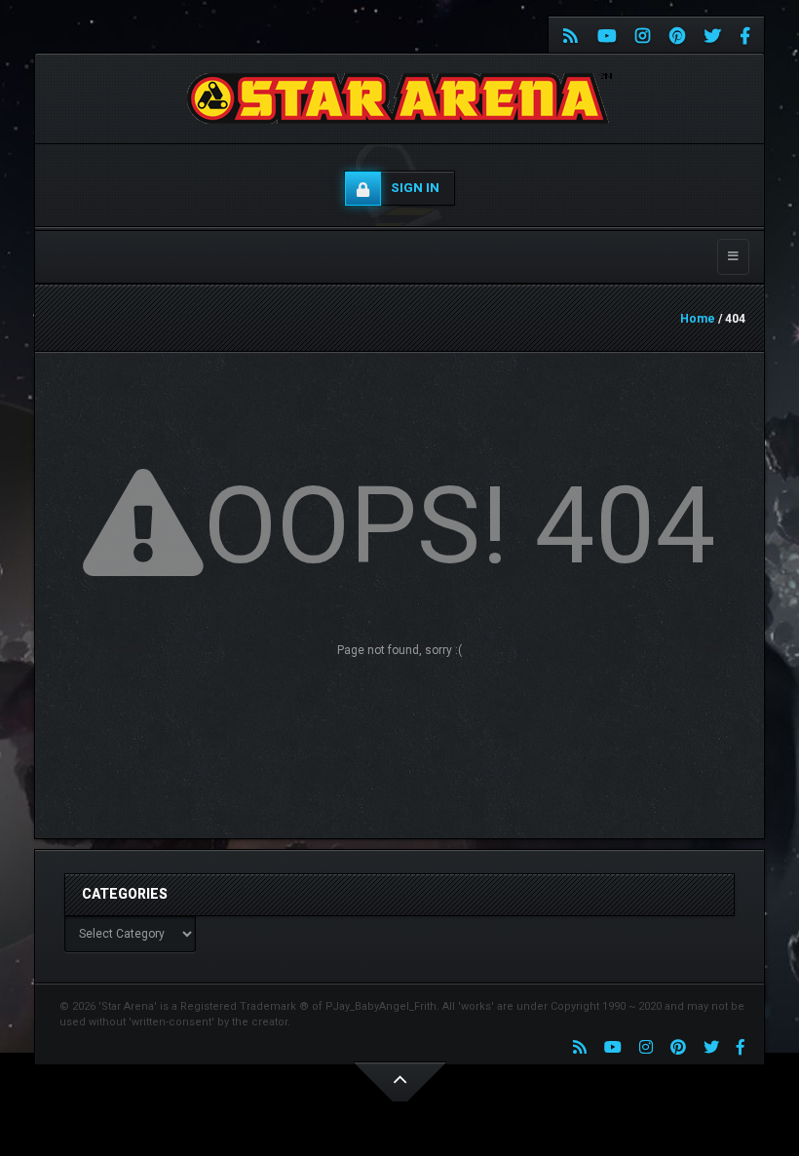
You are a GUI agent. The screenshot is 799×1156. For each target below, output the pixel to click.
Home (697, 319)
